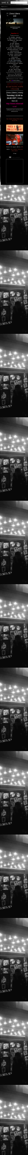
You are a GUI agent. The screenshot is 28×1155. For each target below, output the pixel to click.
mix (11, 149)
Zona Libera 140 (14, 14)
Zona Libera (15, 150)
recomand (20, 149)
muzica (15, 149)
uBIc (22, 147)
